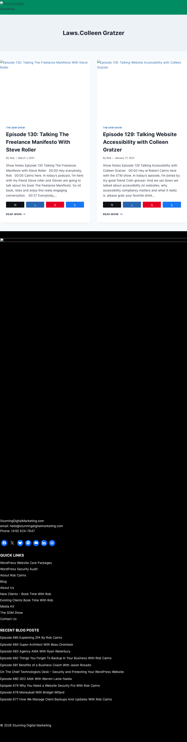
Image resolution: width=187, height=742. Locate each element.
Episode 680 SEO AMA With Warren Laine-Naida (36, 679)
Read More (16, 214)
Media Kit (7, 606)
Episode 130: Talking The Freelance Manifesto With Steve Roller (38, 142)
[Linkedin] (44, 543)
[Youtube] (36, 543)
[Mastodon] (28, 543)
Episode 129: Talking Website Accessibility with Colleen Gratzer (140, 142)
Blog (3, 581)
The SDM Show (15, 127)
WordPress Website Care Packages (26, 563)
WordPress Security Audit (19, 569)
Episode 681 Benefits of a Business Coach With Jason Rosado (45, 665)
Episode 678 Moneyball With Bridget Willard (32, 692)
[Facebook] (4, 543)
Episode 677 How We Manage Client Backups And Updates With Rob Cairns (56, 699)
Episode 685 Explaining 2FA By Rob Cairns (31, 637)
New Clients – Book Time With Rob (25, 594)
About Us (7, 588)
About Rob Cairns (13, 575)
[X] (12, 543)
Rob (12, 157)
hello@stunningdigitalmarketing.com (36, 526)
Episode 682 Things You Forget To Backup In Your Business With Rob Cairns (56, 658)
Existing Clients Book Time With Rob (26, 600)
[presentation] (45, 90)
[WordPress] (52, 543)
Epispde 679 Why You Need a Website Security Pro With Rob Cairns (50, 685)
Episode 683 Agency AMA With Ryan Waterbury (35, 651)
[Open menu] (183, 7)
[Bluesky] (20, 543)
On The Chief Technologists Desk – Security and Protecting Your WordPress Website (62, 672)
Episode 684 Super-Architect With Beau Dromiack (36, 644)
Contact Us (8, 619)
